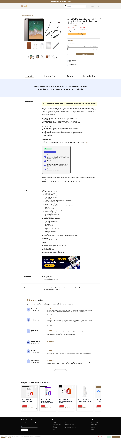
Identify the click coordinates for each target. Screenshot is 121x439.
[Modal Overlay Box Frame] (61, 219)
